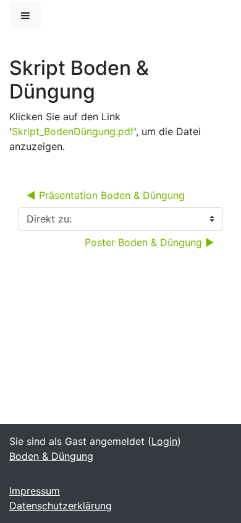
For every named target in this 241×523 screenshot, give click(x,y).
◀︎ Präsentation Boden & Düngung (106, 195)
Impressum (34, 491)
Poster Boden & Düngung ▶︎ (149, 242)
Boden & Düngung (51, 456)
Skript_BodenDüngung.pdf (73, 131)
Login (164, 441)
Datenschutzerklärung (60, 505)
